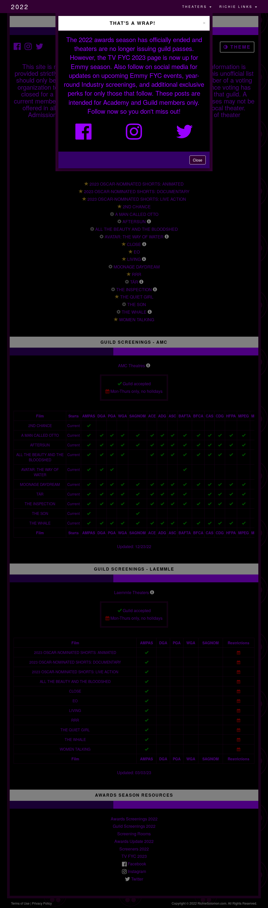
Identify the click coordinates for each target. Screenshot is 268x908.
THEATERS (195, 6)
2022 (20, 6)
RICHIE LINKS (236, 6)
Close (197, 160)
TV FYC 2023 (127, 57)
